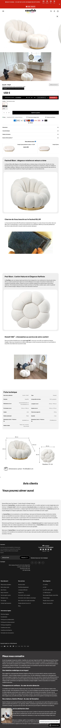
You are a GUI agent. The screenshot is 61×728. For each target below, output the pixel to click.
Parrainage (3, 600)
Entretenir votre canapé (24, 595)
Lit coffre (45, 584)
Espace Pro (21, 592)
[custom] (32, 562)
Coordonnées (4, 616)
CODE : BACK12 (31, 6)
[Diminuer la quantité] (4, 112)
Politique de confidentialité (7, 619)
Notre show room (5, 587)
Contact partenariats (6, 603)
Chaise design (46, 598)
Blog (19, 606)
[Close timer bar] (59, 4)
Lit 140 (44, 587)
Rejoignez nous (4, 598)
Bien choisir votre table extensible (26, 600)
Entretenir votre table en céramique (27, 598)
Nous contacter (4, 592)
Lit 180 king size (47, 592)
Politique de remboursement (8, 622)
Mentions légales (5, 614)
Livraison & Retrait (22, 590)
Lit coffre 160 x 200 (47, 590)
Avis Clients (3, 590)
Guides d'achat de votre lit (24, 603)
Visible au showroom (54, 84)
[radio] (4, 106)
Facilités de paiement (23, 587)
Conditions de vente (5, 627)
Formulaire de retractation (7, 632)
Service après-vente (6, 595)
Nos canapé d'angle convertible (50, 595)
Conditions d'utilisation (6, 630)
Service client (21, 584)
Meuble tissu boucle (48, 603)
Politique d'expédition (6, 624)
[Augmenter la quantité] (8, 112)
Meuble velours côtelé (48, 600)
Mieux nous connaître (6, 584)
